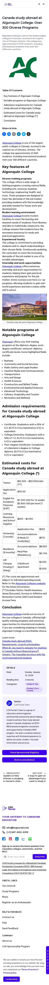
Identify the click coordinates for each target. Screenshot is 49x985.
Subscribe (40, 856)
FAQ (4, 922)
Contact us (8, 917)
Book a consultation (24, 760)
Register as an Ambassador (16, 902)
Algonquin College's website (31, 583)
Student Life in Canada (33, 689)
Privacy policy (9, 973)
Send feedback (10, 928)
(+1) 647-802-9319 (17, 832)
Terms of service (29, 969)
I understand (11, 979)
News (5, 896)
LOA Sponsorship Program (16, 946)
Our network (9, 885)
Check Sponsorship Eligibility (24, 752)
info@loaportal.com (18, 827)
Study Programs (10, 891)
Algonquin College (12, 215)
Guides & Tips (32, 684)
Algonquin (7, 341)
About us (7, 940)
